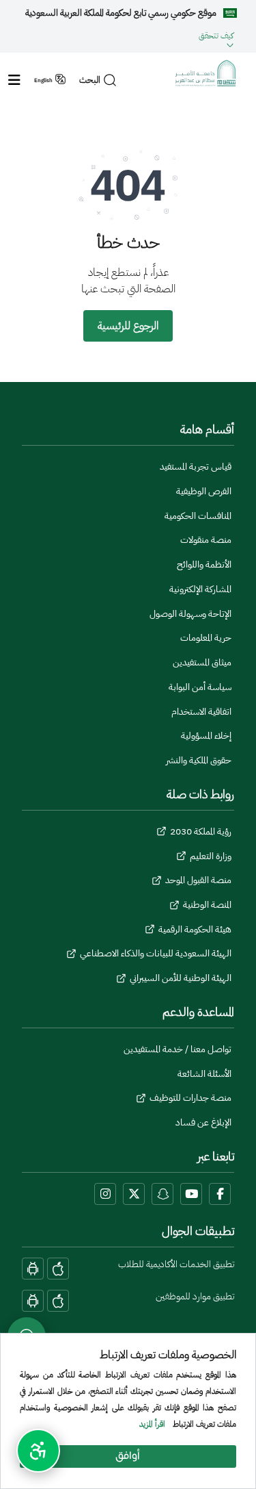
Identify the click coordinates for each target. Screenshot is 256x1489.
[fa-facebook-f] (220, 1194)
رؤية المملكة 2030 (200, 831)
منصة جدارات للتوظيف (190, 1098)
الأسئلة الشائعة (204, 1074)
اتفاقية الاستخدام (201, 711)
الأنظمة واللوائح (204, 564)
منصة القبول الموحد (198, 880)
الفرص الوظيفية (203, 491)
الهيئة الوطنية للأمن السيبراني (180, 978)
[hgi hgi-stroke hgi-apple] (58, 1269)
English (43, 80)
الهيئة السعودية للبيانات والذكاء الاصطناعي (155, 953)
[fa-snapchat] (162, 1194)
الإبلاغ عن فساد (203, 1122)
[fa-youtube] (191, 1194)
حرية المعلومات (205, 638)
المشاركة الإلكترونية (200, 589)
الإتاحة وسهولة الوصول (190, 614)
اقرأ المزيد (152, 1424)
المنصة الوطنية (207, 905)
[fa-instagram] (105, 1194)
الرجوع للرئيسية (128, 326)
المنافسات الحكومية (198, 516)
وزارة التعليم (210, 856)
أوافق (127, 1456)
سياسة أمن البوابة (200, 687)
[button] (126, 37)
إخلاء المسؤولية (206, 735)
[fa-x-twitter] (134, 1194)
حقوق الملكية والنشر (198, 760)
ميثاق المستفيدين (202, 662)
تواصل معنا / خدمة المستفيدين (177, 1049)
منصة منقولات (205, 540)
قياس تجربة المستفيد (195, 466)
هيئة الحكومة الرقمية (194, 929)
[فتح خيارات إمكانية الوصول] (38, 1451)
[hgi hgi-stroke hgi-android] (33, 1269)
